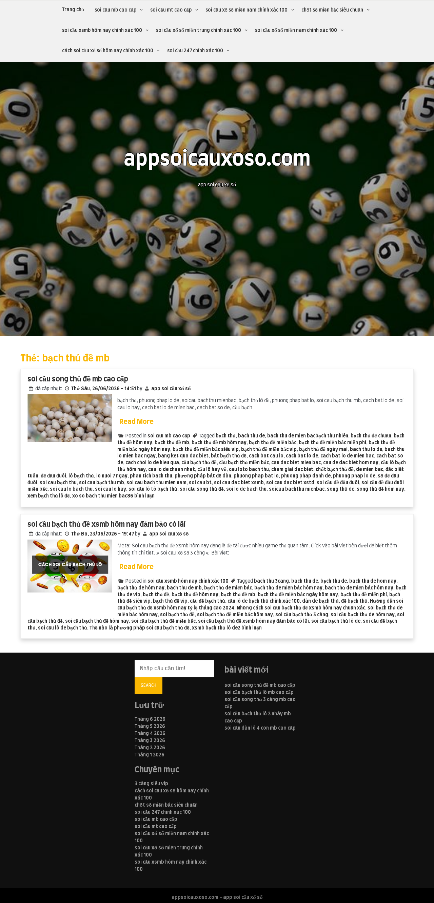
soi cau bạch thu (58, 483)
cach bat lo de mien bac (347, 456)
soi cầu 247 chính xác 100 (195, 51)
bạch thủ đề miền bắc (272, 442)
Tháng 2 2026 (150, 748)
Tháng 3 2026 (150, 740)
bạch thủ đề (156, 594)
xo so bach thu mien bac (99, 496)
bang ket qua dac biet (183, 456)
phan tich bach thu (151, 476)
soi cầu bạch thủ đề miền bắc (163, 621)
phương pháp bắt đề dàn (203, 476)
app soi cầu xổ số (171, 389)
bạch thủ (226, 436)
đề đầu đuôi (53, 476)
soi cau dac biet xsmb (239, 483)
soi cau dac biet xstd (290, 483)
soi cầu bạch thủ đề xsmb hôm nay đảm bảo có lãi (106, 524)
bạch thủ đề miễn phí (363, 594)
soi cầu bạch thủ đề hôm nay (97, 621)
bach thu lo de (366, 449)
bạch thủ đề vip (170, 601)
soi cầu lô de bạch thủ (62, 628)
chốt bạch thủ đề (335, 469)
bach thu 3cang (271, 581)
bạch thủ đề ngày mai (323, 449)
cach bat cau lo (266, 456)
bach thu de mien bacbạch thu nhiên (307, 436)
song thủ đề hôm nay (380, 489)
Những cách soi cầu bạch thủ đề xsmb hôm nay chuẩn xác (301, 608)
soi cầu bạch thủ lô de (335, 621)
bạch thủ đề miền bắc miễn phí (332, 442)
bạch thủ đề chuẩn (371, 436)
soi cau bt (200, 483)
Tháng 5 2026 (150, 726)
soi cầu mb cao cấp (115, 10)
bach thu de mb (184, 588)
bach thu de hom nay (372, 581)
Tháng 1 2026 (149, 755)
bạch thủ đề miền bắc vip (269, 449)
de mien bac (369, 469)
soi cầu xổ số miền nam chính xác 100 (246, 10)
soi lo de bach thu (246, 489)
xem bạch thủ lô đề (48, 496)
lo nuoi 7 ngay (111, 476)
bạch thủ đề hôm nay (195, 594)
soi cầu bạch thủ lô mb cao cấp (259, 692)
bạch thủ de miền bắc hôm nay (288, 588)
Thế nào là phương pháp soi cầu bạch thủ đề (140, 628)
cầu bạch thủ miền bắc (244, 462)
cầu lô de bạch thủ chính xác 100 (264, 601)
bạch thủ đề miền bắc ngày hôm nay (298, 594)
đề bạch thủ (354, 601)
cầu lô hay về (211, 469)
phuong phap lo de (354, 476)
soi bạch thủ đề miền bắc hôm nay (235, 615)
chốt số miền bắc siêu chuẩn (332, 10)
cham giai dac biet (292, 469)
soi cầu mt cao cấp (171, 10)
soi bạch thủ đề (177, 615)
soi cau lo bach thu (71, 489)
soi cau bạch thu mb (101, 483)
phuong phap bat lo (256, 476)
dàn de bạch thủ (320, 601)
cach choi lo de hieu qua (152, 462)
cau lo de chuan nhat (171, 469)
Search (148, 685)
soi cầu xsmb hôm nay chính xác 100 (102, 30)
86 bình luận (141, 496)
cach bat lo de (302, 456)
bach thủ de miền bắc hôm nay (359, 588)
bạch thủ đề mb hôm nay (219, 442)
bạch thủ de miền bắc (228, 588)
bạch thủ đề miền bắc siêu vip (206, 449)
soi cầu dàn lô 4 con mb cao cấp (260, 728)
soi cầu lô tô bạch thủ (153, 489)
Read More (136, 421)
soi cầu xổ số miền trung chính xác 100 (198, 30)
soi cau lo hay (110, 489)
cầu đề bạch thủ (207, 601)
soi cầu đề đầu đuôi (338, 483)
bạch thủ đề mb (172, 442)
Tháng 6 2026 (150, 719)
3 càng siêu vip (151, 784)
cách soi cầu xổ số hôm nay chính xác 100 (107, 51)
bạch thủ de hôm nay (140, 588)
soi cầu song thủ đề (202, 489)
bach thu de (251, 436)
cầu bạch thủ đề (199, 462)
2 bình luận (250, 628)
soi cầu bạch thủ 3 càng (301, 615)
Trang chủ (73, 9)
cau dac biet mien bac (296, 462)
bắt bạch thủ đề (228, 456)
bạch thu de (333, 581)
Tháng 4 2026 (150, 733)
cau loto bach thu (249, 469)
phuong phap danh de (306, 476)
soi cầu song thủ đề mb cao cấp (77, 379)
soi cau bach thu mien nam (156, 483)
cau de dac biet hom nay (350, 462)
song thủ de (340, 489)
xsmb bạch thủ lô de (215, 628)
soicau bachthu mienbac (296, 489)
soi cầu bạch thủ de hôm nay (363, 615)
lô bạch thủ (81, 476)
